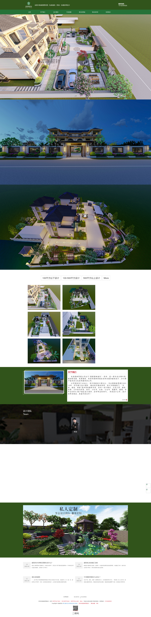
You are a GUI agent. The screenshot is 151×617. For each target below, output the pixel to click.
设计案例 (55, 12)
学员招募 (68, 12)
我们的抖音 (95, 12)
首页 (29, 12)
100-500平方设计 (71, 277)
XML (97, 603)
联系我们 (108, 12)
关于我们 (42, 12)
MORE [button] (124, 400)
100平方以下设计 (50, 277)
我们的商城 (82, 12)
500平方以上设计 (91, 277)
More (106, 277)
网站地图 (93, 603)
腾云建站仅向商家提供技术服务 (70, 603)
